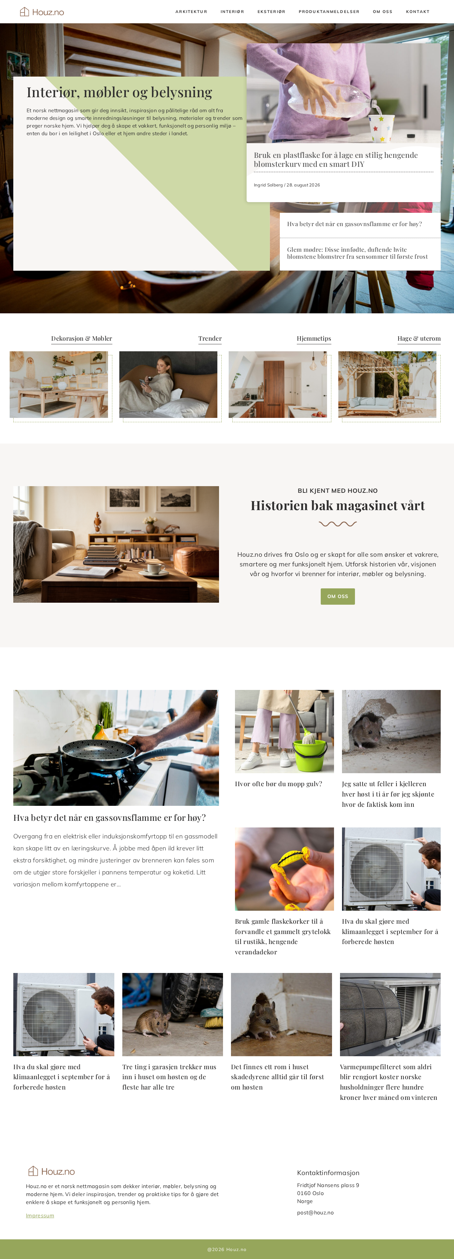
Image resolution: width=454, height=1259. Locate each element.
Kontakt (418, 11)
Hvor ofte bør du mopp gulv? (278, 783)
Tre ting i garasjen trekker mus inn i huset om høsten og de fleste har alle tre (169, 1076)
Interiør (232, 11)
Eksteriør (271, 11)
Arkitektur (191, 11)
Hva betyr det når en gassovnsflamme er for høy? (354, 223)
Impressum (40, 1215)
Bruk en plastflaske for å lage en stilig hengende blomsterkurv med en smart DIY (336, 159)
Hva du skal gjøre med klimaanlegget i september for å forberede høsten (390, 931)
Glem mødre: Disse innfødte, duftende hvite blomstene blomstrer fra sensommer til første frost (357, 252)
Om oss (383, 11)
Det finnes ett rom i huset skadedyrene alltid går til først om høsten (277, 1076)
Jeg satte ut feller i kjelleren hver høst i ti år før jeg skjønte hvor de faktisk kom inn (388, 793)
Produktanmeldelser (329, 11)
